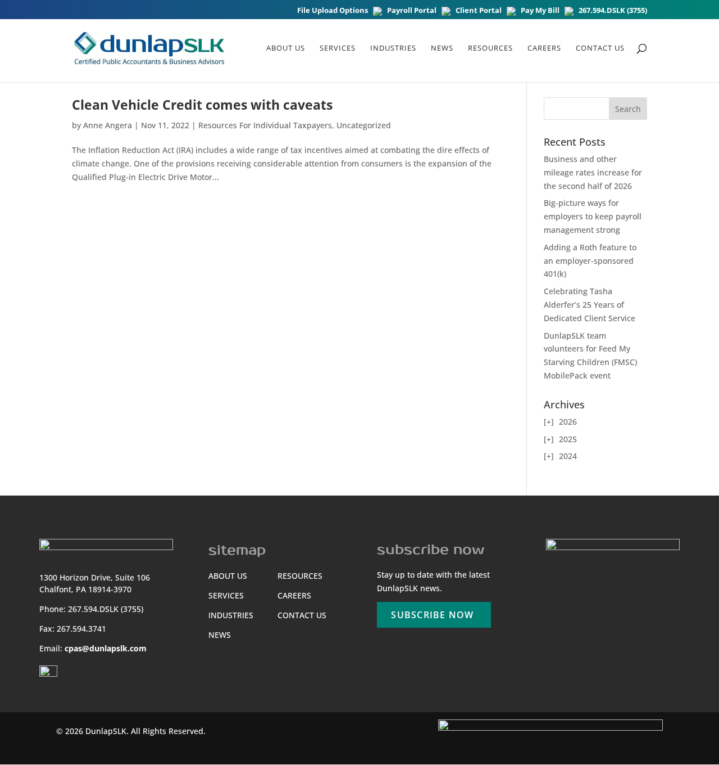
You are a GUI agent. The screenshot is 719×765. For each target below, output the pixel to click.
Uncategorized (363, 125)
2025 (568, 439)
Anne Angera (107, 125)
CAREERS (544, 48)
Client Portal (479, 10)
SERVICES (226, 595)
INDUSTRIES (230, 615)
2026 (568, 421)
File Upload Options (332, 10)
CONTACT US (301, 615)
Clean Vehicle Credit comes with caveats (202, 105)
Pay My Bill (540, 10)
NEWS (442, 48)
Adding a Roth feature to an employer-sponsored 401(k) (590, 261)
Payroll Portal (411, 10)
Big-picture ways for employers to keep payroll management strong (592, 216)
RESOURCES (490, 48)
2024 (568, 456)
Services (338, 48)
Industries (393, 48)
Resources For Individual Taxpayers (265, 125)
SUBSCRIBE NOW (432, 615)
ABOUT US (285, 48)
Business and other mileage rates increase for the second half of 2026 (593, 172)
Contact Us (600, 48)
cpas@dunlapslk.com (106, 648)
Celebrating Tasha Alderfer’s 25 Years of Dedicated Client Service (589, 304)
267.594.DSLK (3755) (613, 10)
